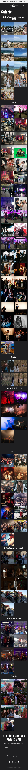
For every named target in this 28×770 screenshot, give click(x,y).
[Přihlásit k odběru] (23, 747)
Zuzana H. (12, 767)
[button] (1, 5)
